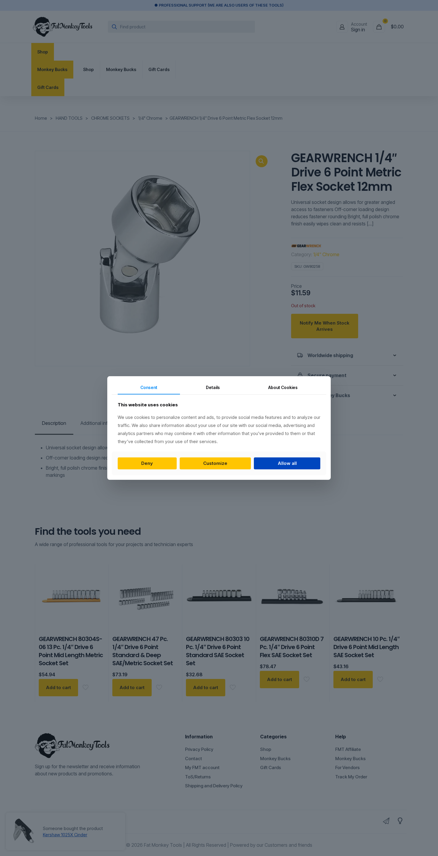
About (283, 387)
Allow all (287, 463)
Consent (148, 387)
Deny (147, 463)
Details (213, 387)
